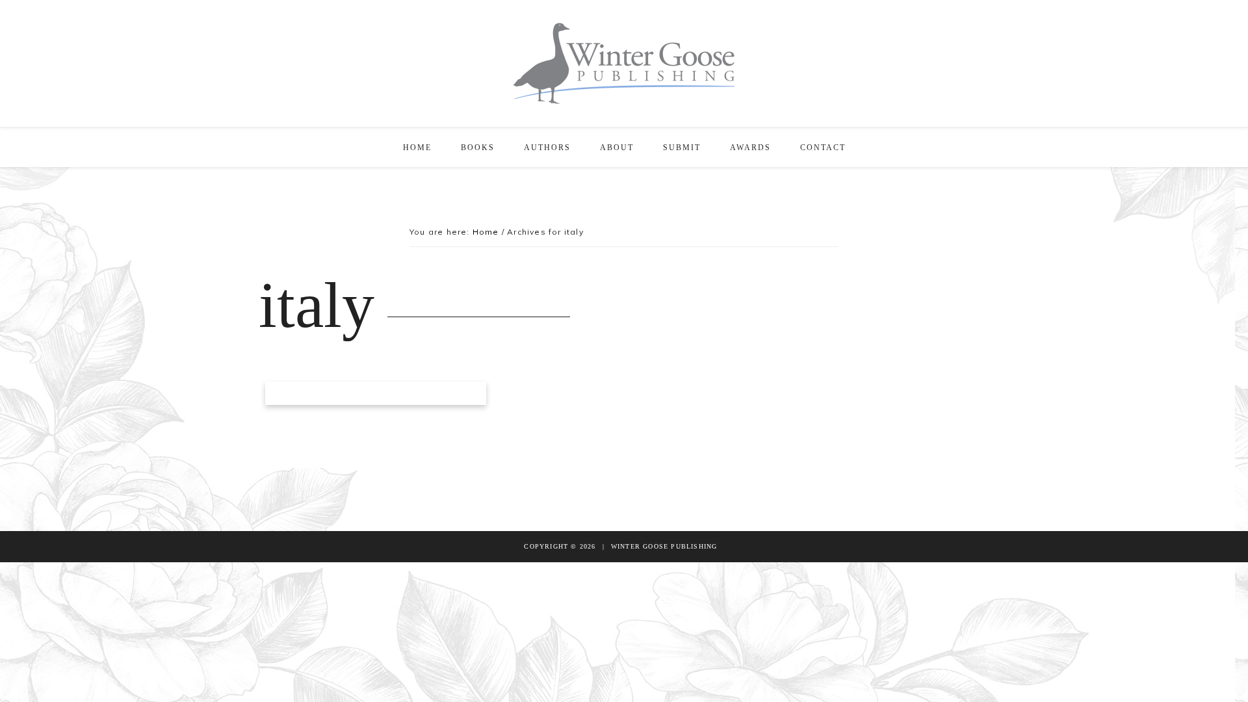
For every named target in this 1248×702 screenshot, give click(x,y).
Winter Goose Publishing (624, 63)
